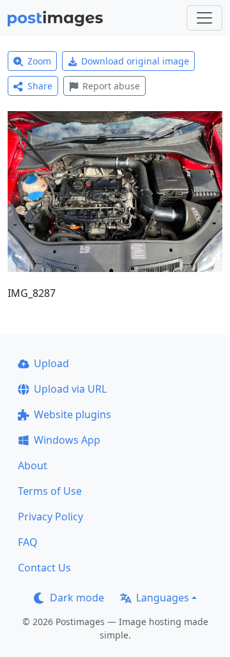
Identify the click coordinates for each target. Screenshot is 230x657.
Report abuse (111, 86)
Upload (51, 363)
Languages (162, 598)
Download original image (135, 61)
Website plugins (72, 414)
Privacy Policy (50, 517)
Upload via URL (70, 389)
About (32, 465)
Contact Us (44, 568)
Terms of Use (50, 491)
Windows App (67, 440)
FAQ (28, 542)
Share (39, 86)
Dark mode (77, 598)
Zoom (39, 61)
